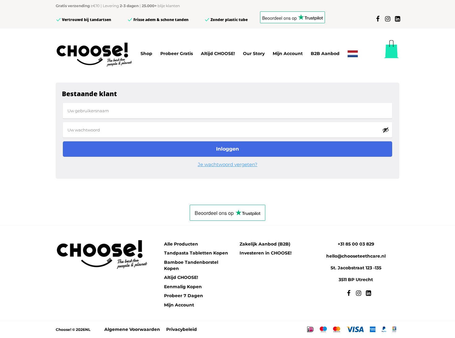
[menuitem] (352, 54)
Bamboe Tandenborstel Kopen (191, 265)
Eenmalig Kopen (183, 286)
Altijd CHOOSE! (218, 53)
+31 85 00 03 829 (356, 244)
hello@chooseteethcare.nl (356, 256)
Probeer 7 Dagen (183, 295)
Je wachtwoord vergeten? (228, 164)
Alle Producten (181, 244)
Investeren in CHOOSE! (266, 253)
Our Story (254, 53)
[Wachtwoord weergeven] (385, 129)
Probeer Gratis (176, 53)
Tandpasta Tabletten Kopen (196, 253)
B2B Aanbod (325, 53)
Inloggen (227, 149)
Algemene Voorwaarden (132, 329)
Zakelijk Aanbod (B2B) (265, 244)
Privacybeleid (181, 329)
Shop (146, 53)
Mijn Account (288, 53)
